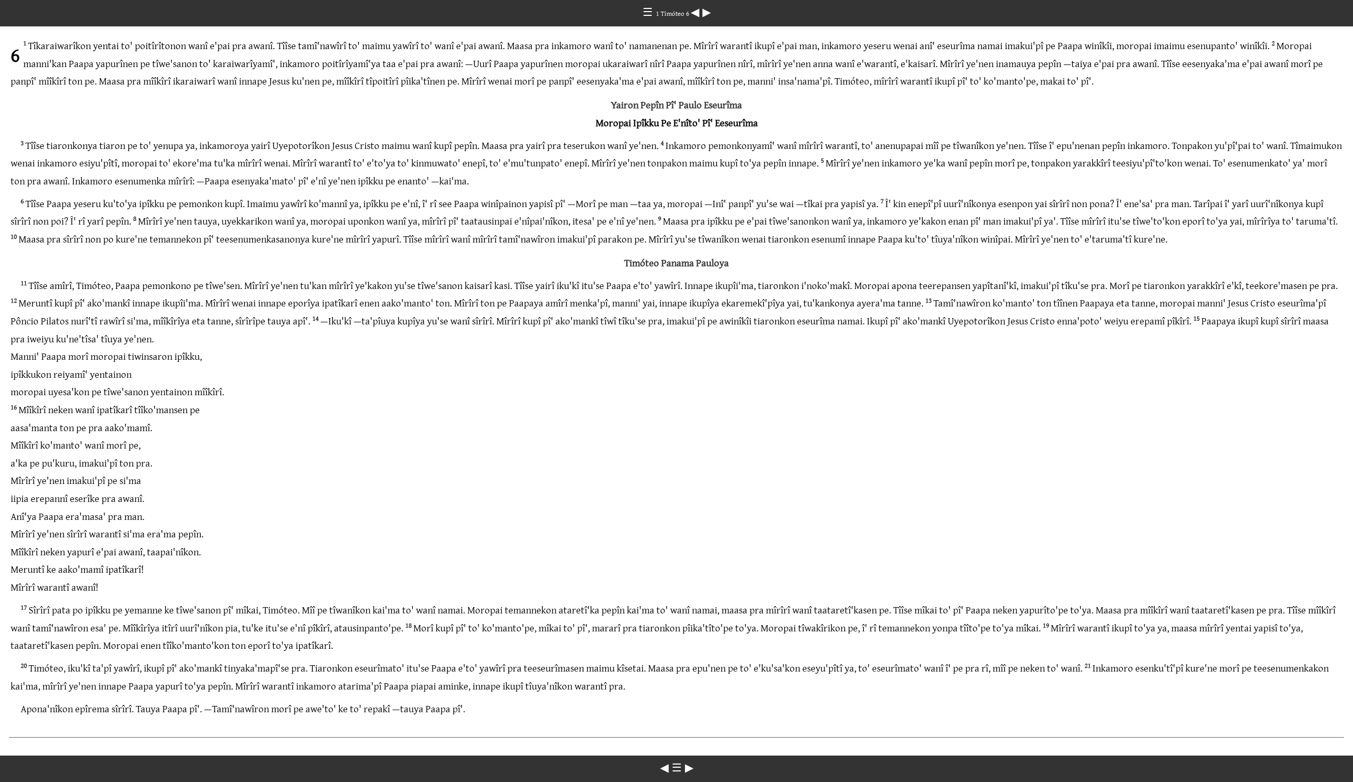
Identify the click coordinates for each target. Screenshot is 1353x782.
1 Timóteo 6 (673, 13)
